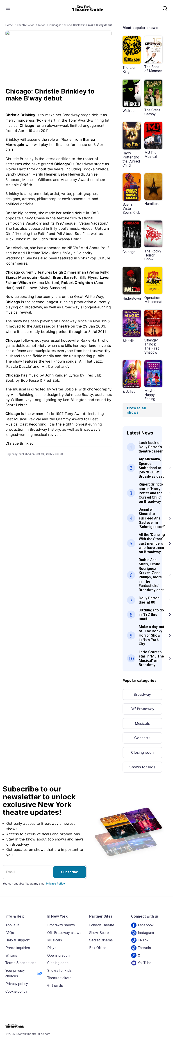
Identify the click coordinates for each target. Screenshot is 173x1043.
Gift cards (55, 985)
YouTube (144, 963)
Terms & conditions (20, 963)
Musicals (142, 723)
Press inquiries (17, 948)
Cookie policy (16, 991)
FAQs (9, 933)
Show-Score (99, 933)
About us (12, 925)
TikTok (143, 940)
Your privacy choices (15, 973)
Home (9, 25)
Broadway (142, 694)
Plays (52, 948)
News (42, 25)
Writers (11, 955)
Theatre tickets (59, 978)
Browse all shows (136, 410)
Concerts (142, 737)
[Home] (87, 8)
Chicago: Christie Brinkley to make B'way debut (80, 25)
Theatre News (26, 25)
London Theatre (101, 925)
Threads (144, 948)
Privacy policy (16, 984)
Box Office (98, 948)
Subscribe (69, 872)
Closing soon (142, 752)
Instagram (146, 933)
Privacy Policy (55, 883)
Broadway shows (61, 925)
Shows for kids (142, 767)
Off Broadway (142, 708)
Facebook (146, 925)
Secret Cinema (101, 940)
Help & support (17, 940)
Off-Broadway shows (64, 933)
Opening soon (58, 955)
